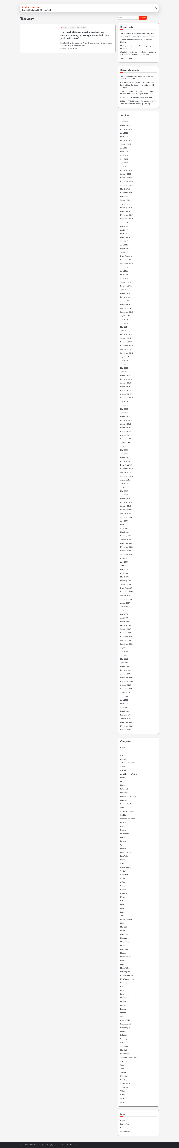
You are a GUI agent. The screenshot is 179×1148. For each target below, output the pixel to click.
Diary (122, 826)
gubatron (63, 48)
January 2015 (125, 301)
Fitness (123, 849)
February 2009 (125, 536)
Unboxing (124, 1076)
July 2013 (124, 361)
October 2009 (125, 514)
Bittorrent (124, 789)
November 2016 (126, 260)
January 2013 (125, 383)
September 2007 (126, 599)
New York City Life (127, 979)
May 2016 (124, 275)
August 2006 (125, 648)
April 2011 (124, 454)
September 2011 (126, 439)
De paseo (123, 823)
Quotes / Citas (125, 1020)
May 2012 (124, 409)
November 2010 (126, 469)
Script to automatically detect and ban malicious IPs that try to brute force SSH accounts (137, 85)
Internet (123, 908)
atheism (123, 770)
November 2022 (126, 182)
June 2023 (124, 163)
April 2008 (124, 573)
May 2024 (124, 152)
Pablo (122, 990)
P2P (121, 987)
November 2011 (126, 432)
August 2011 (125, 443)
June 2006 (124, 655)
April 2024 (124, 155)
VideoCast (124, 1087)
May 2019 (124, 226)
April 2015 (124, 290)
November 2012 (126, 390)
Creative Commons (127, 819)
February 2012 (126, 420)
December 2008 (126, 543)
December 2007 (126, 588)
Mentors (123, 938)
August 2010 (125, 480)
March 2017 (125, 249)
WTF (122, 1099)
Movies (123, 961)
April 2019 (124, 230)
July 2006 (124, 652)
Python (123, 1013)
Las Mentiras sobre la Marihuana (142, 98)
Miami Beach (125, 949)
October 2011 (125, 435)
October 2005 (125, 685)
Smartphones (125, 1054)
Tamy (122, 1065)
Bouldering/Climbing (128, 796)
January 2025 (125, 144)
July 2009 (124, 521)
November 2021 (126, 193)
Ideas (122, 905)
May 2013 (124, 368)
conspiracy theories (127, 811)
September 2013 (126, 353)
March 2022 (125, 189)
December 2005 (126, 678)
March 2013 (125, 376)
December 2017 (126, 238)
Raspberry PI (125, 1028)
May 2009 (124, 525)
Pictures (123, 1002)
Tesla (122, 1069)
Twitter (123, 1072)
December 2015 (126, 286)
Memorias (124, 934)
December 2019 (126, 211)
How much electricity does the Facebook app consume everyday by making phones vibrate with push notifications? (84, 35)
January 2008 (125, 584)
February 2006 (125, 670)
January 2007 (125, 629)
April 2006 (124, 663)
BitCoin (123, 785)
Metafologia (124, 942)
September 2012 (126, 398)
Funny (122, 860)
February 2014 (126, 335)
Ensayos (123, 841)
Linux (122, 923)
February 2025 (126, 141)
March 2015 (125, 293)
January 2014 (125, 338)
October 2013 (125, 349)
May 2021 (124, 196)
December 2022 (126, 178)
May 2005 (124, 704)
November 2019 (126, 215)
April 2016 (124, 279)
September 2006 (126, 644)
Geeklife (72, 28)
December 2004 (126, 722)
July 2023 (124, 159)
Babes (122, 778)
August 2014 (125, 316)
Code (122, 808)
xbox (122, 1102)
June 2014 (124, 323)
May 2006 (124, 659)
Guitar (122, 886)
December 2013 (126, 342)
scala (122, 1043)
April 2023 (124, 167)
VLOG (122, 1095)
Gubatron (124, 882)
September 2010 (126, 476)
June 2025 (124, 133)
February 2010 (126, 502)
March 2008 (124, 577)
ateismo (123, 767)
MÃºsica (123, 931)
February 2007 (126, 625)
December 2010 (126, 465)
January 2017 (125, 252)
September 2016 (126, 264)
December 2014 (126, 305)
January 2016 (125, 282)
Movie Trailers (125, 957)
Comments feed (126, 1128)
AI (121, 752)
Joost (122, 916)
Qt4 (121, 1017)
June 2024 (124, 148)
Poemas (123, 1009)
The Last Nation (126, 58)
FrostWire (124, 856)
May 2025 (124, 137)
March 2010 (125, 499)
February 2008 (125, 581)
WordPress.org (125, 1132)
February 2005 (125, 715)
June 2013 (124, 364)
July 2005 (124, 696)
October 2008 (125, 551)
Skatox (122, 76)
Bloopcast (124, 793)
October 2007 (125, 596)
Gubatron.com (31, 7)
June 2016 (124, 271)
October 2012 (125, 394)
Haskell (123, 890)
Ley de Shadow (126, 920)
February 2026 (126, 129)
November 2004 (126, 726)
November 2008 (126, 547)
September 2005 (126, 689)
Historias (123, 893)
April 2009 (124, 528)
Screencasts (124, 1046)
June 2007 (124, 611)
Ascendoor (57, 1145)
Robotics (123, 1035)
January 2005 (125, 719)
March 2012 (125, 417)
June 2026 (124, 122)
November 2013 (126, 346)
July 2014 (124, 320)
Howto (123, 897)
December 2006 (126, 633)
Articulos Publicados (127, 763)
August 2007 (125, 603)
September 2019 (126, 219)
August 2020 (125, 204)
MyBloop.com (125, 972)
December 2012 (126, 387)
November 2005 (126, 681)
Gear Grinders (125, 867)
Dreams (123, 830)
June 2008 (124, 566)
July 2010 (124, 484)
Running (123, 1039)
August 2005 (125, 693)
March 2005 (124, 711)
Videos (122, 1091)
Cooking (123, 815)
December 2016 (126, 256)
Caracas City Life (126, 804)
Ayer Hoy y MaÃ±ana (128, 774)
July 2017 (124, 241)
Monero (123, 953)
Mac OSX (123, 927)
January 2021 (125, 200)
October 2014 (125, 308)
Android (123, 759)
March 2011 (125, 458)
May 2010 (124, 491)
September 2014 (126, 312)
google (122, 879)
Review (123, 1031)
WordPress (74, 1145)
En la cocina (124, 834)
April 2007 (124, 618)
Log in (122, 1120)
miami (122, 946)
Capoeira (123, 800)
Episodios (123, 845)
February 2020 (126, 208)
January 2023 (125, 174)
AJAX (122, 755)
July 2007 (124, 607)
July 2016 (124, 267)
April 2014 (124, 331)
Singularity (124, 1050)
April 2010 (124, 495)
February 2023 (126, 170)
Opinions (123, 983)
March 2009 (124, 532)
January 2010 (125, 506)
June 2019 (124, 223)
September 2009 (126, 517)
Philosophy (124, 998)
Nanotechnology (126, 976)
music (122, 964)
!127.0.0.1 (124, 748)
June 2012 (124, 405)
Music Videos (125, 968)
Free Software (125, 852)
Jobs (122, 912)
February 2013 (126, 379)
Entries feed (124, 1124)
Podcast (123, 1005)
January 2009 (125, 540)
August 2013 (125, 357)
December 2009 (126, 510)
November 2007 (126, 592)
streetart (123, 1061)
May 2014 (124, 327)
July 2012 (124, 402)
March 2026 (125, 126)
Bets (121, 782)
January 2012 (125, 424)
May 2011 (124, 450)
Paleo (122, 994)
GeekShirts (124, 875)
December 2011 (126, 428)
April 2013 (124, 372)
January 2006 (125, 674)
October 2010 (125, 473)
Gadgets (123, 864)
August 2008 (125, 558)
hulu (122, 901)
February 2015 (126, 297)
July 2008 (124, 562)
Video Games (125, 1084)
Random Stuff (82, 28)
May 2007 (124, 614)
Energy (65, 28)
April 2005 (124, 708)
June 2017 (124, 245)
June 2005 (124, 700)
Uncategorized (125, 1080)
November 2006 (126, 637)
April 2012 (124, 413)
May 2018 (124, 234)
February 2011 (126, 461)
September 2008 (126, 555)
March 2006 (124, 667)
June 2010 (124, 487)
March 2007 (125, 622)
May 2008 (124, 570)
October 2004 (125, 730)
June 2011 (124, 446)
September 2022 (126, 185)
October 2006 (125, 640)
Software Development (129, 1058)
